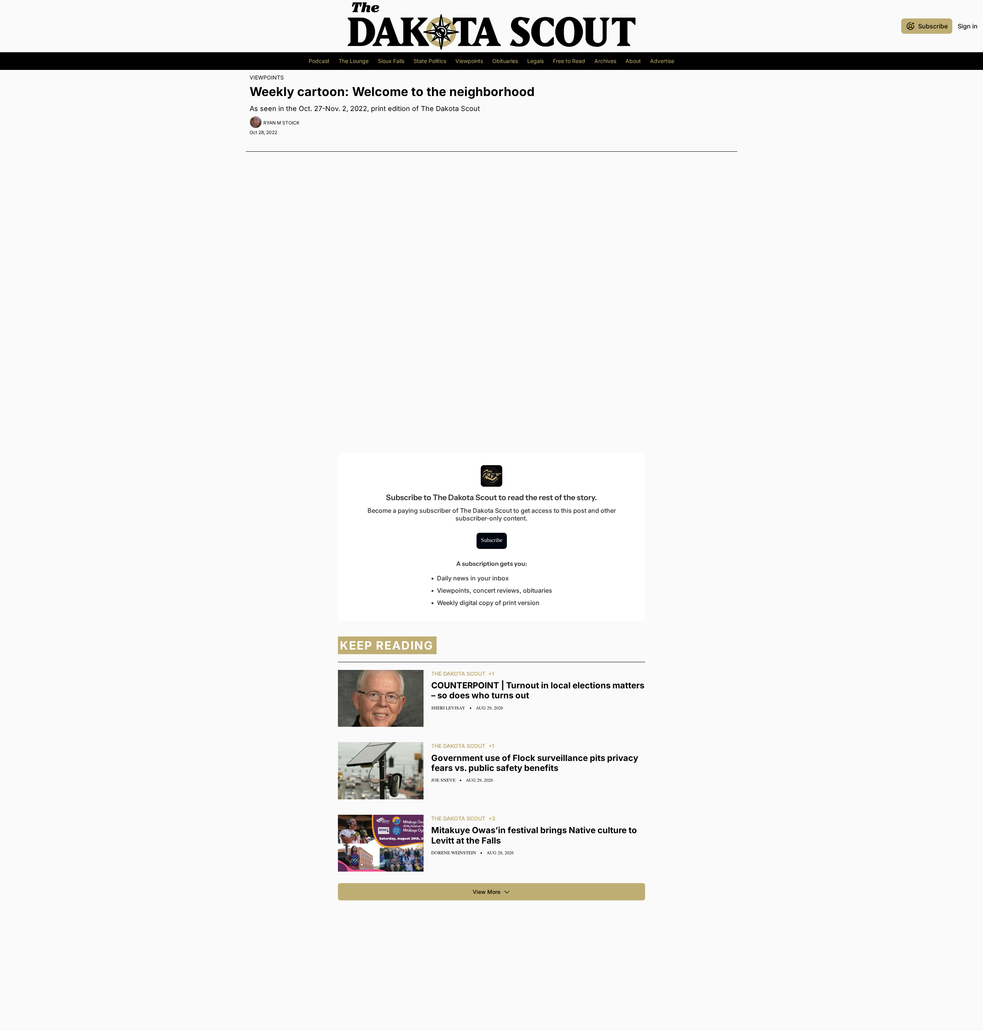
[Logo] (491, 26)
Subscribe (491, 540)
